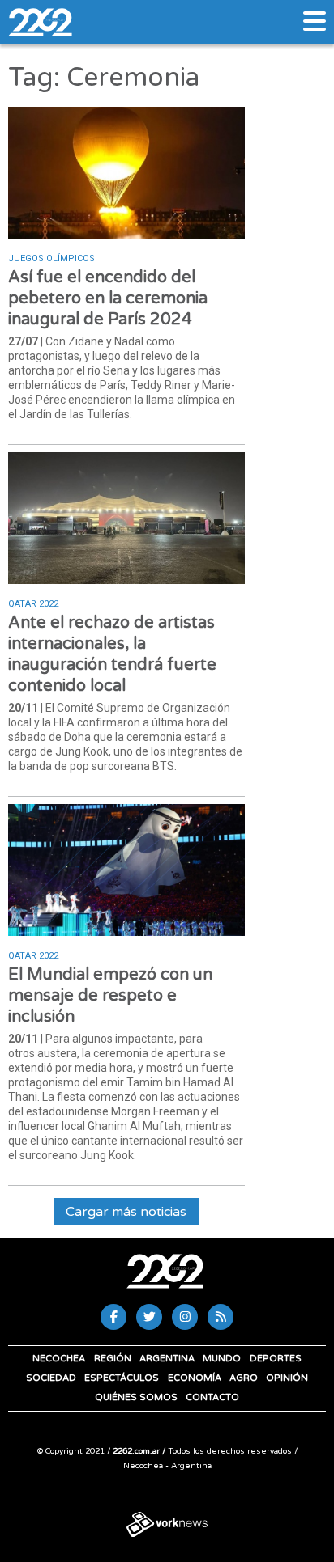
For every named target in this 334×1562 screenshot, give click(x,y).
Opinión (287, 1378)
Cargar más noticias (126, 1212)
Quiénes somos (136, 1397)
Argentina (167, 1358)
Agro (243, 1378)
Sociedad (51, 1378)
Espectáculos (121, 1378)
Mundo (222, 1358)
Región (112, 1358)
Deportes (276, 1358)
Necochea (58, 1358)
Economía (194, 1378)
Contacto (212, 1397)
